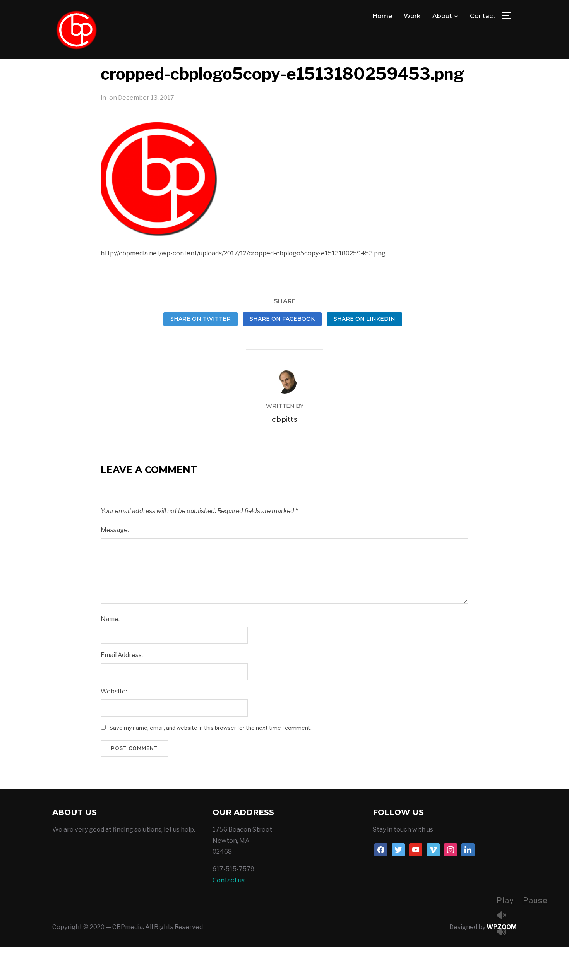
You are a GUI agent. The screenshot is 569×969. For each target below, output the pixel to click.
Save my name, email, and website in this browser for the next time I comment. (211, 727)
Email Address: (122, 655)
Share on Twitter (200, 318)
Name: (110, 619)
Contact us (229, 880)
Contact (482, 16)
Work (412, 16)
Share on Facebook (282, 318)
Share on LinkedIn (364, 318)
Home (382, 16)
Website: (114, 691)
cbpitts (284, 419)
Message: (115, 530)
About (442, 16)
